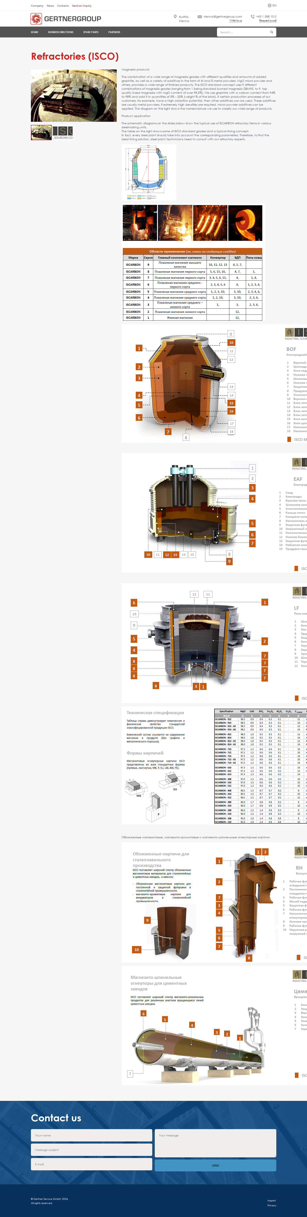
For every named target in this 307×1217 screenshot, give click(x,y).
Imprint (272, 1200)
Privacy (272, 1205)
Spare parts (90, 32)
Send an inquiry (81, 5)
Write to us (236, 20)
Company (37, 5)
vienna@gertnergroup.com (222, 16)
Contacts (63, 5)
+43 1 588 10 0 (266, 16)
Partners (114, 32)
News (50, 5)
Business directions (60, 32)
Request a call (267, 20)
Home (34, 32)
